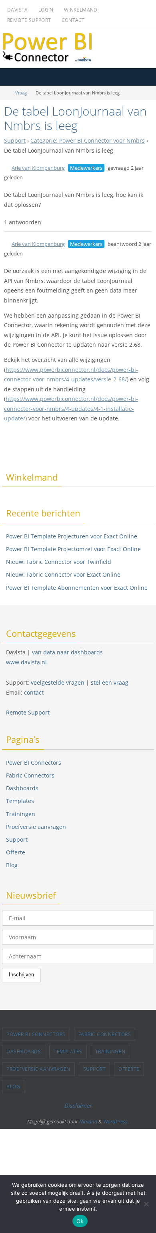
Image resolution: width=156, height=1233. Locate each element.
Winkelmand (81, 9)
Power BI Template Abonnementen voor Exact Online (77, 587)
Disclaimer (78, 1105)
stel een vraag (109, 682)
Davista (17, 9)
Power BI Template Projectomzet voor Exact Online (73, 549)
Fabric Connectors (30, 775)
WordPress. (116, 1121)
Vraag (21, 93)
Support (15, 140)
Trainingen (20, 814)
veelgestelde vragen (57, 682)
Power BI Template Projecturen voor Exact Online (71, 536)
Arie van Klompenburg (38, 167)
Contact (73, 20)
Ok (80, 1221)
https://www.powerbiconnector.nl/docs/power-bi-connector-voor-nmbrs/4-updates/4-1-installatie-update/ (71, 408)
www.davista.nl (26, 662)
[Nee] (146, 1204)
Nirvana (88, 1121)
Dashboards (22, 788)
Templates (20, 801)
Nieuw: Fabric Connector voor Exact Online (63, 574)
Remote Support (29, 20)
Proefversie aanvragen (36, 827)
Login (46, 9)
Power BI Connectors (33, 762)
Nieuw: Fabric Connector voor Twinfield (58, 561)
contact (34, 692)
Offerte (15, 852)
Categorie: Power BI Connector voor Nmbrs (87, 140)
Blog (12, 865)
